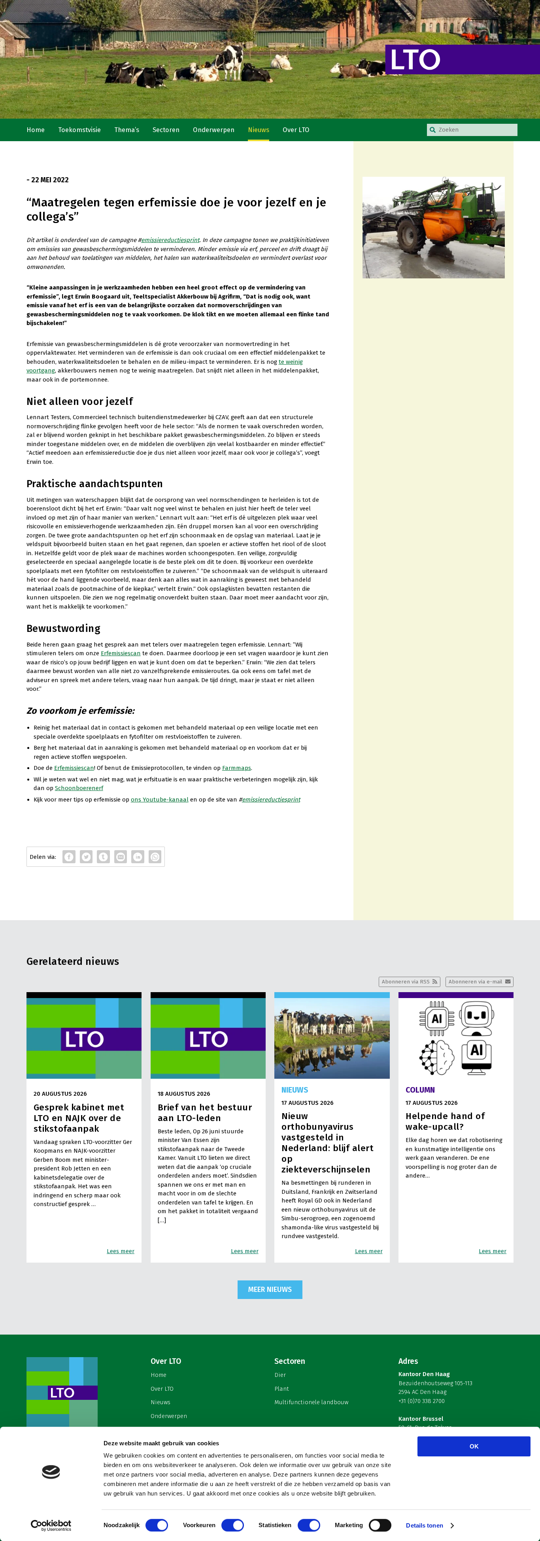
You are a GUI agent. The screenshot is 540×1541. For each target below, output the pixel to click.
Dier (280, 1374)
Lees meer (120, 1251)
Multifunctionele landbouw (311, 1402)
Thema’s (126, 130)
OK (474, 1446)
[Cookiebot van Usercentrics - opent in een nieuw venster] (51, 1526)
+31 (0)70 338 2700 (421, 1401)
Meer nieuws (270, 1289)
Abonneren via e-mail (475, 981)
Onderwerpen (213, 130)
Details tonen (424, 1525)
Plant (281, 1388)
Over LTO (296, 130)
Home (35, 130)
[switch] (232, 1525)
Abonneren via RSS (406, 981)
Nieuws (258, 130)
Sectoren (166, 130)
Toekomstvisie (79, 130)
